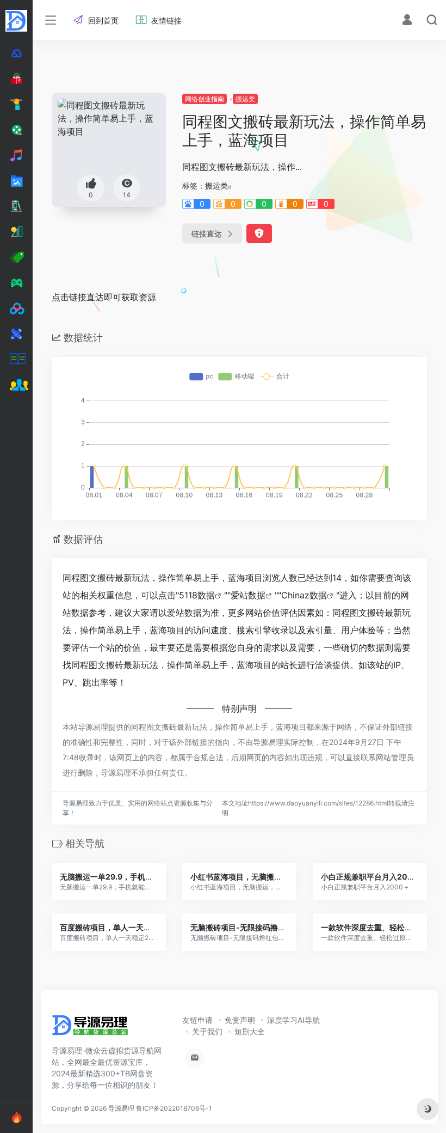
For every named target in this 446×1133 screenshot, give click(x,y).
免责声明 (240, 1020)
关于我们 (207, 1031)
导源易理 (121, 1108)
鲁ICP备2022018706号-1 (174, 1108)
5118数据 (197, 595)
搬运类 (245, 99)
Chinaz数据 (304, 595)
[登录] (407, 21)
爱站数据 (248, 595)
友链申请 (197, 1020)
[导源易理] (90, 1028)
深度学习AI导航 (293, 1020)
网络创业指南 (204, 99)
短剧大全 (249, 1031)
